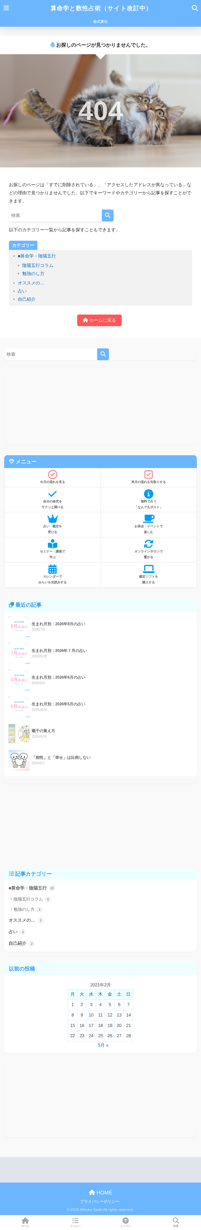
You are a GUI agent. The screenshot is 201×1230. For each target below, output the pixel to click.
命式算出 (100, 21)
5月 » (103, 1045)
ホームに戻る (102, 320)
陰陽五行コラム (37, 265)
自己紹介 (27, 299)
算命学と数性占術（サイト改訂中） (101, 8)
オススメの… (31, 283)
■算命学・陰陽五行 (37, 256)
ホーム (25, 1225)
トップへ (125, 1225)
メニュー (75, 1225)
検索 (175, 1225)
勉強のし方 (33, 273)
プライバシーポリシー (99, 1201)
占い (22, 291)
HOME (103, 1192)
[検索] (108, 215)
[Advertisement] (100, 407)
